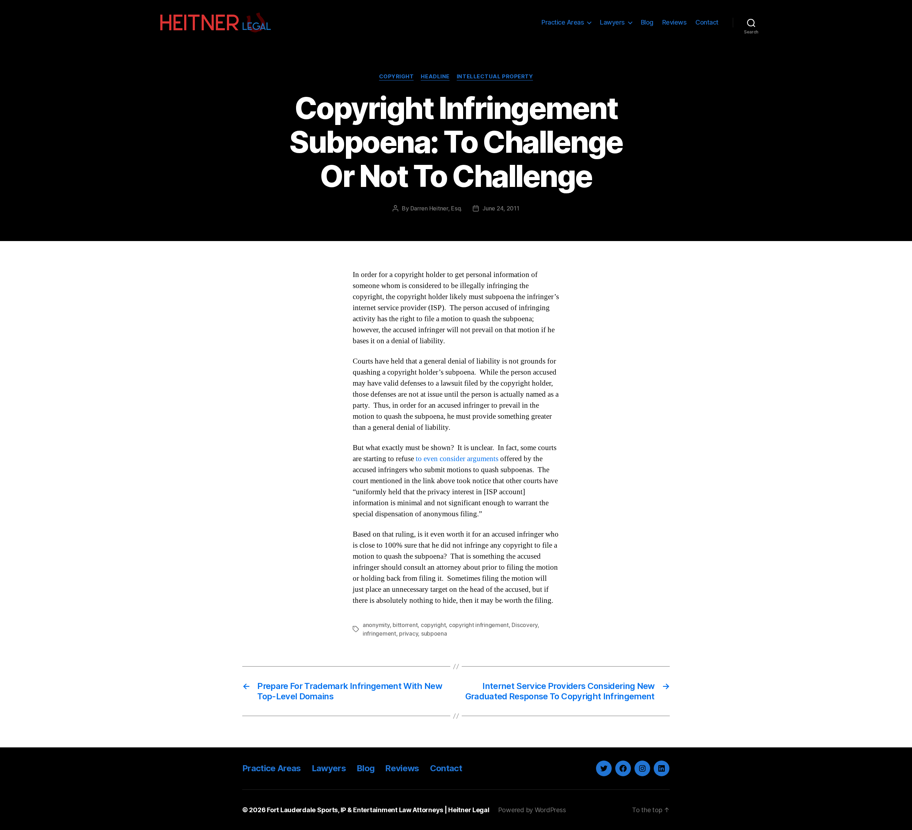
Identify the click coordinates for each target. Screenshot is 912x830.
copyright (433, 624)
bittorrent (405, 624)
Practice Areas (563, 22)
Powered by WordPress (532, 810)
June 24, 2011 (500, 208)
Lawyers (612, 22)
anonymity (376, 624)
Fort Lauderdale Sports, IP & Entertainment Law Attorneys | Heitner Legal (378, 810)
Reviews (674, 22)
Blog (647, 22)
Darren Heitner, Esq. (436, 208)
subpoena (434, 633)
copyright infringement (479, 624)
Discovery (525, 624)
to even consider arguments (457, 459)
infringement (379, 633)
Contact (707, 22)
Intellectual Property (495, 76)
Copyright (396, 76)
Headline (435, 76)
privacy (408, 633)
